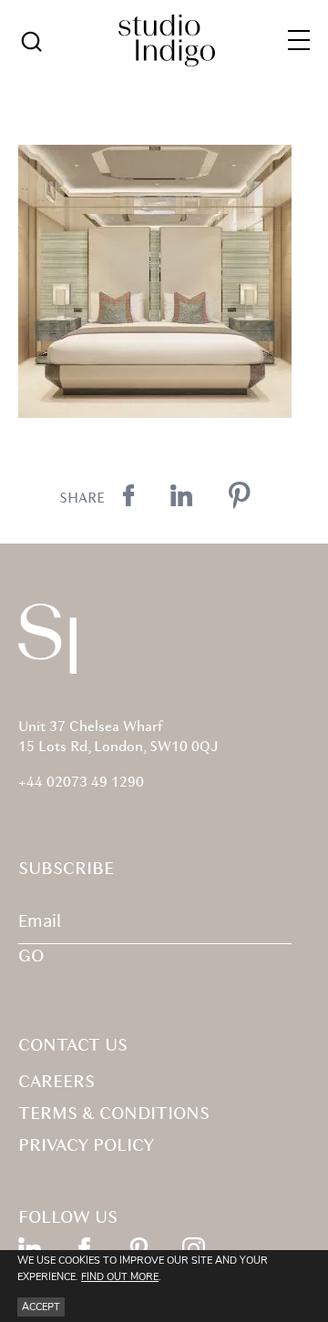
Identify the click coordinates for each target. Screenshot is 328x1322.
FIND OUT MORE (120, 1277)
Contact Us (73, 1046)
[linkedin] (29, 1248)
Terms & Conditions (114, 1114)
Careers (56, 1082)
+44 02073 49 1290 (81, 783)
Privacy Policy (86, 1146)
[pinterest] (139, 1248)
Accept (41, 1307)
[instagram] (193, 1248)
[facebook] (84, 1248)
